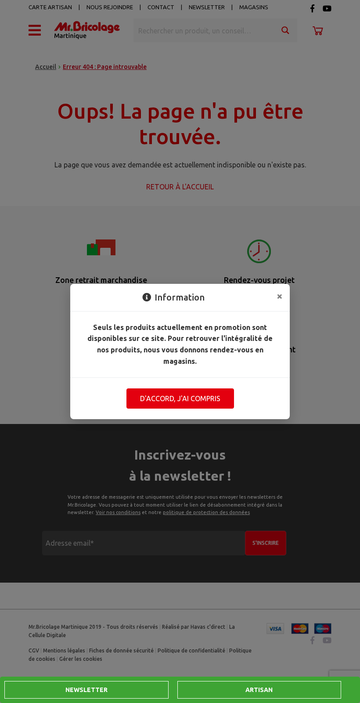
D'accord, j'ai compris (180, 398)
